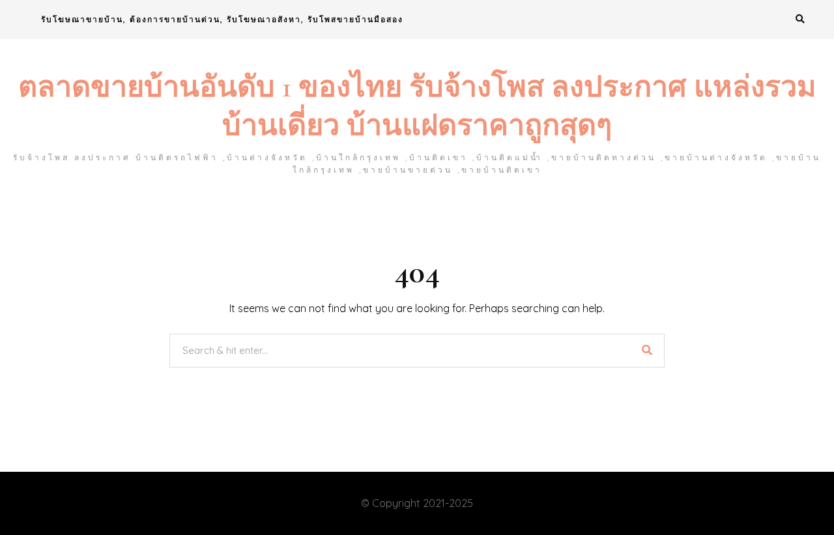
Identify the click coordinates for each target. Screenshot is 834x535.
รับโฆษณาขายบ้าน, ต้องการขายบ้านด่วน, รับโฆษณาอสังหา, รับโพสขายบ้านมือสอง (222, 19)
